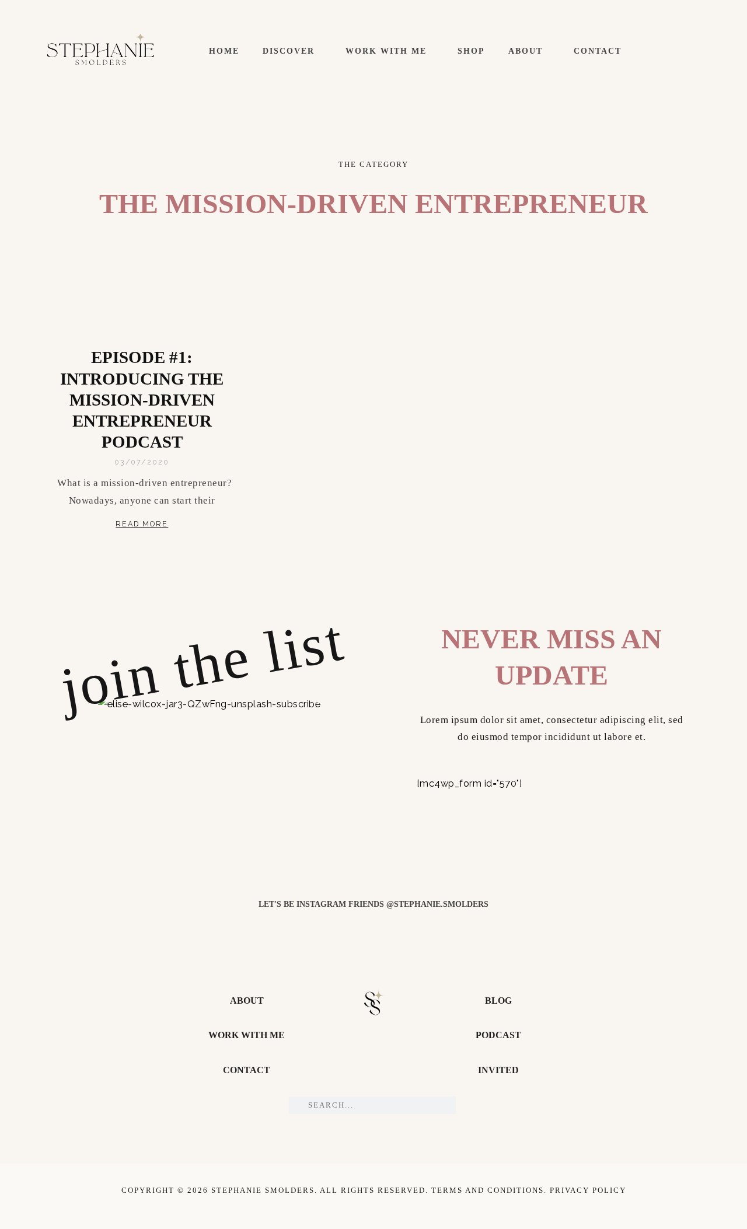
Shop (471, 51)
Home (224, 51)
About (525, 51)
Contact (598, 51)
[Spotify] (697, 51)
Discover (289, 51)
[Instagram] (677, 51)
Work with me (386, 51)
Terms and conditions (487, 1190)
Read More (142, 523)
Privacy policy (588, 1190)
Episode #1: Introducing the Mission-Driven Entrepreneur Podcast (142, 399)
